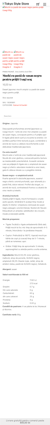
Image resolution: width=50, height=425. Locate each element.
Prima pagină (8, 72)
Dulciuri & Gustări (23, 72)
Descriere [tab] (7, 116)
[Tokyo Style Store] (16, 3)
